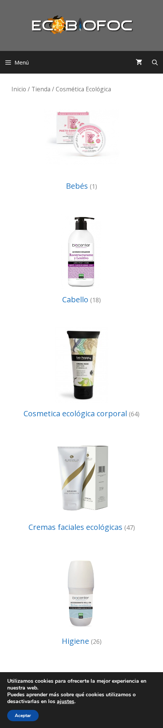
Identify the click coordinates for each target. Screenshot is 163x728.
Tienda (40, 89)
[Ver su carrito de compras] (139, 62)
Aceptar (23, 716)
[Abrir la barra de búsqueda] (155, 62)
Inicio (18, 89)
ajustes (65, 701)
